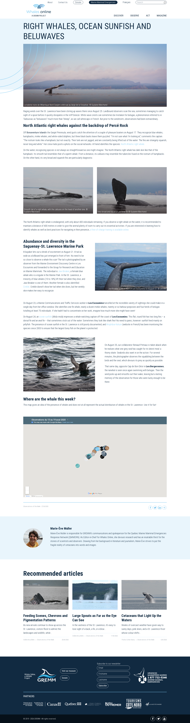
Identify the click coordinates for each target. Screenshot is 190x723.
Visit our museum (69, 671)
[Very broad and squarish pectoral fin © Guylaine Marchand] (132, 190)
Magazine (162, 15)
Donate (78, 2)
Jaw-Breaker (63, 271)
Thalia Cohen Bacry (128, 640)
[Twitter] (155, 508)
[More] (164, 508)
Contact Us (62, 2)
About (50, 2)
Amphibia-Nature (114, 324)
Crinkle (26, 286)
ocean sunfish (45, 316)
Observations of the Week (31, 506)
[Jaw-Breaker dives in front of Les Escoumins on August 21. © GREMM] (131, 266)
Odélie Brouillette (29, 640)
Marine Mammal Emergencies (103, 2)
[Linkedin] (160, 508)
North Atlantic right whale (132, 144)
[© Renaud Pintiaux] (59, 364)
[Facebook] (150, 508)
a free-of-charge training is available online (109, 229)
